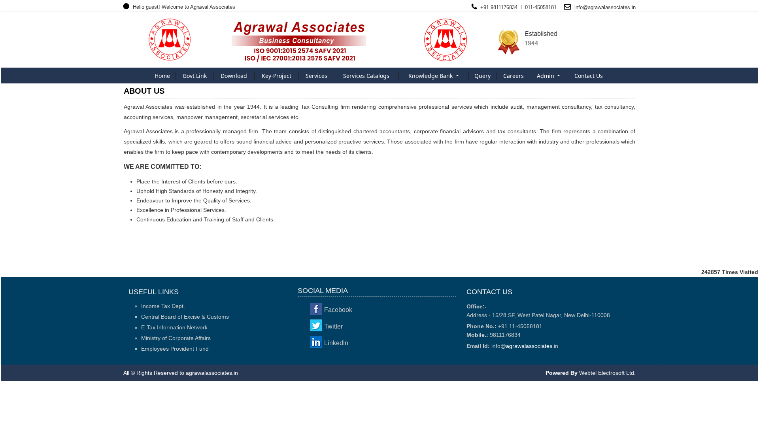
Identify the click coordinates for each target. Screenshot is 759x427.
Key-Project (276, 75)
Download (234, 75)
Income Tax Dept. (163, 306)
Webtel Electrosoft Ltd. (607, 373)
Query (482, 75)
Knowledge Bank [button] (431, 75)
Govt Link (195, 75)
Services (316, 75)
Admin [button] (546, 75)
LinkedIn (336, 343)
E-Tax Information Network (174, 327)
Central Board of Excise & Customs (185, 317)
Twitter (333, 326)
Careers (513, 75)
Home (162, 75)
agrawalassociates (609, 7)
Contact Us (588, 75)
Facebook (338, 309)
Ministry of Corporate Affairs (176, 338)
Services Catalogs (366, 75)
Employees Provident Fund (175, 349)
